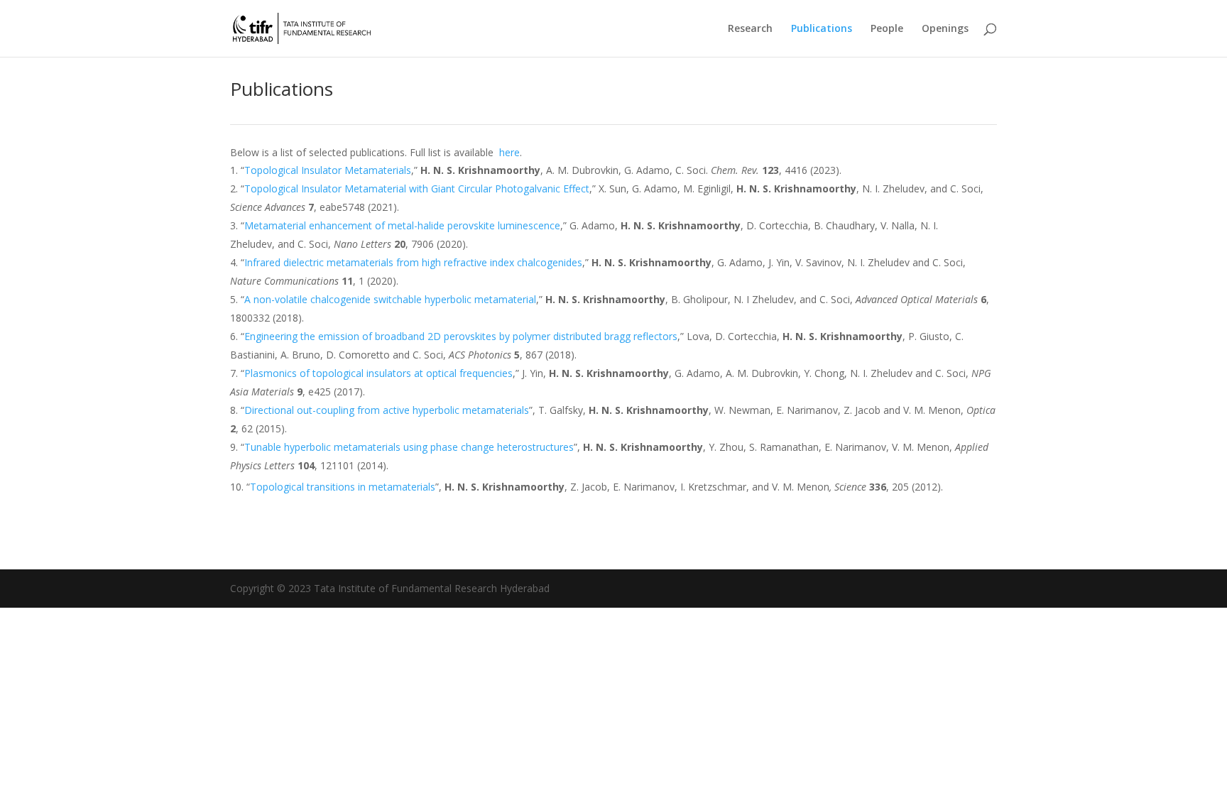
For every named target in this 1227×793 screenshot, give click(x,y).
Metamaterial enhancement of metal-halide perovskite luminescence (402, 225)
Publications (821, 29)
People (887, 29)
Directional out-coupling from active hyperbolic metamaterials (386, 410)
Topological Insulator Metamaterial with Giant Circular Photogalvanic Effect (416, 188)
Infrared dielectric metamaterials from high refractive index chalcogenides (413, 262)
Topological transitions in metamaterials (342, 486)
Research (750, 29)
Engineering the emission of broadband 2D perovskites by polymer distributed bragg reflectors (460, 336)
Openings (945, 29)
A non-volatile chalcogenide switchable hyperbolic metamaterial (390, 299)
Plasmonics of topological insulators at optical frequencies (378, 373)
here (509, 152)
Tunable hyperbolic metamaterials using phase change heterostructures (409, 447)
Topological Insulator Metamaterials (327, 170)
